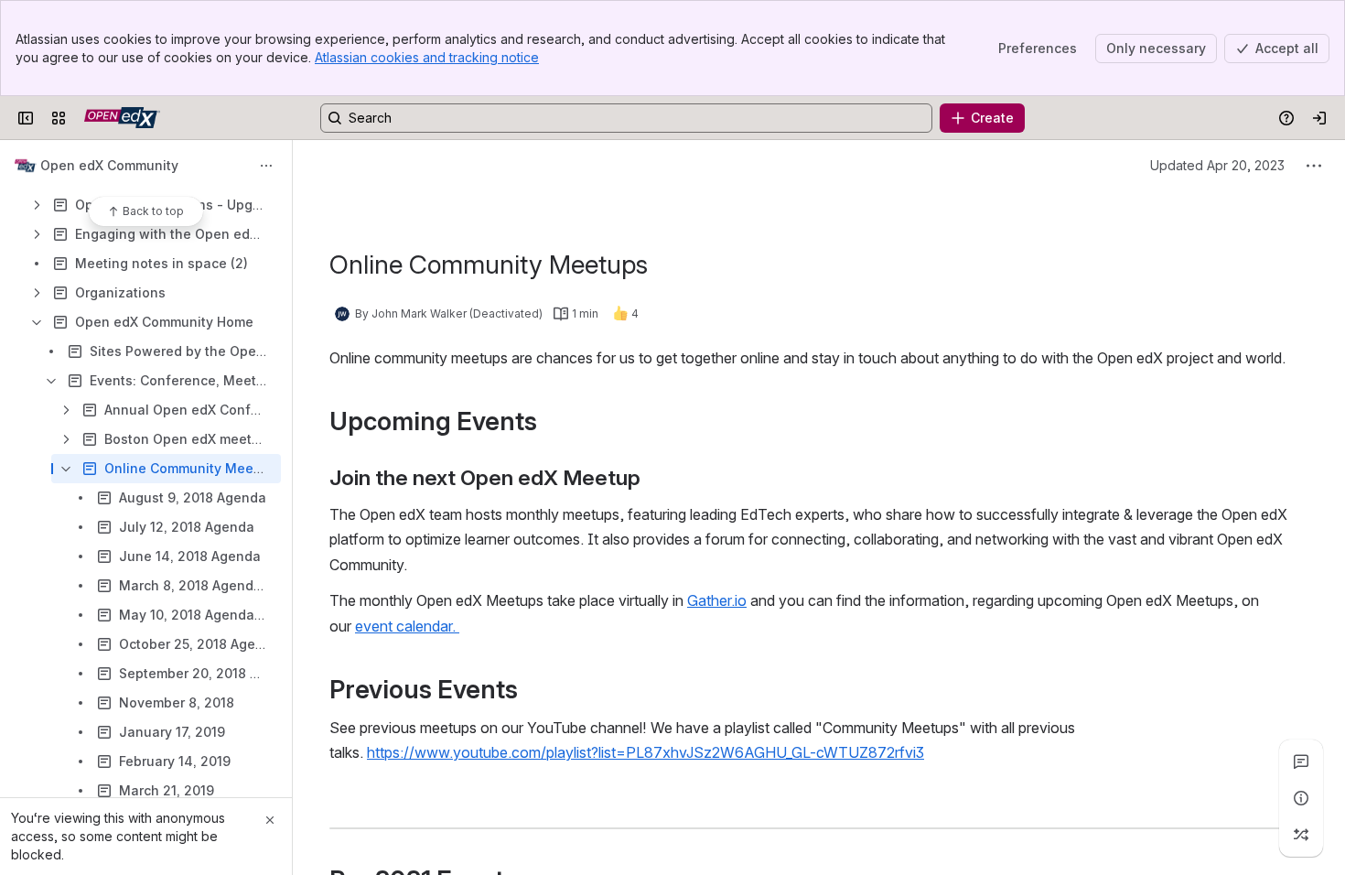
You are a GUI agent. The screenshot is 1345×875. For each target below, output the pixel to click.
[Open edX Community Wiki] (122, 118)
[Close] (270, 820)
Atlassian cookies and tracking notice (427, 57)
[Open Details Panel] (1301, 798)
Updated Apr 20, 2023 (1217, 165)
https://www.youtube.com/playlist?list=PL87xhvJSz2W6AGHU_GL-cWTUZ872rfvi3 (645, 752)
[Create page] (1301, 834)
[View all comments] (1301, 761)
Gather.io (717, 600)
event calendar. (407, 626)
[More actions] (266, 166)
